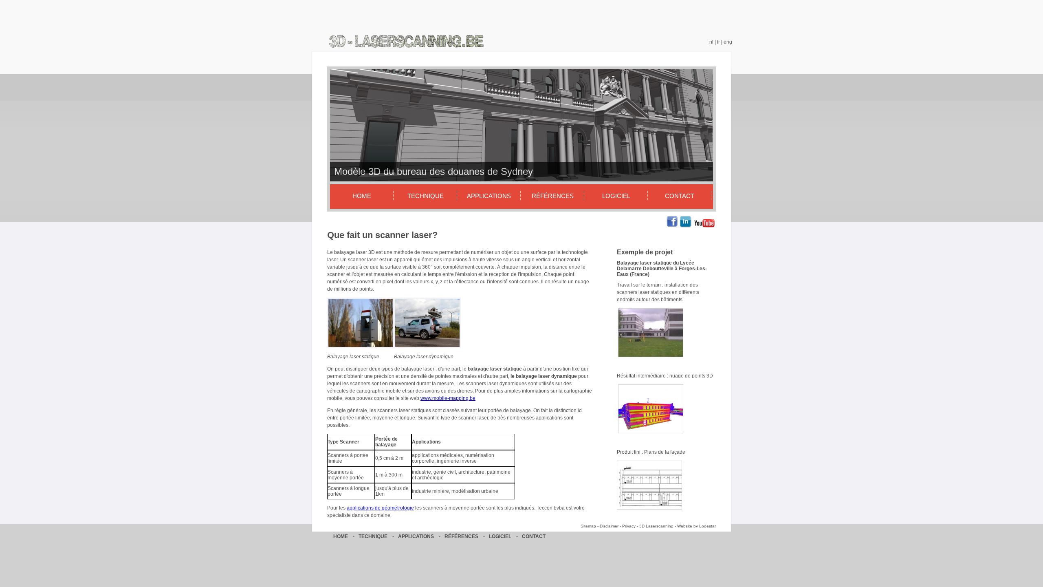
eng (728, 42)
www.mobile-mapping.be (447, 398)
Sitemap (588, 526)
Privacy (629, 526)
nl (711, 42)
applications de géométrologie (380, 508)
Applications (489, 195)
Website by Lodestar (696, 526)
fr (718, 42)
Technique (425, 195)
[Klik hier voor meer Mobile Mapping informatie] (427, 346)
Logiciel (616, 195)
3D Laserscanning (656, 526)
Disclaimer (609, 526)
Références (553, 195)
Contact (679, 195)
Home (361, 195)
